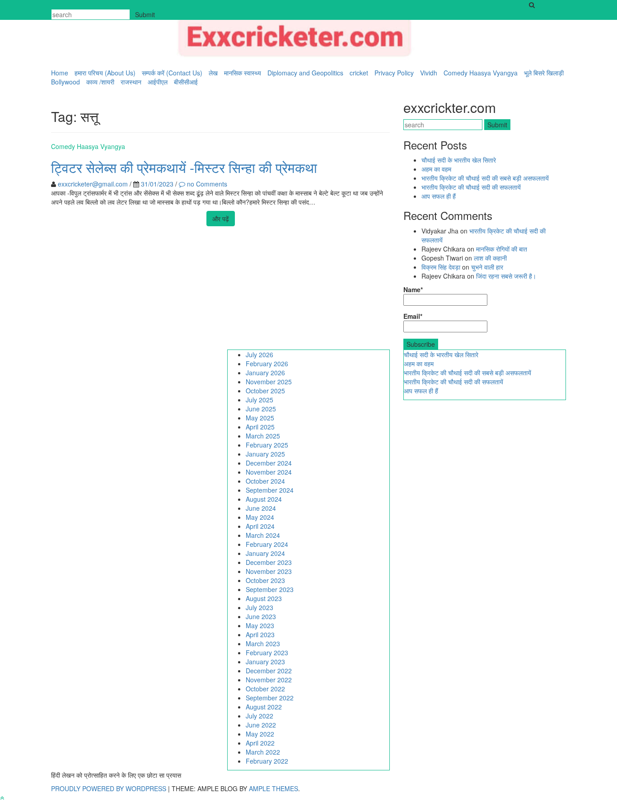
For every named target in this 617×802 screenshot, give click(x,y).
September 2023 (270, 589)
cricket (359, 72)
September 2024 (270, 489)
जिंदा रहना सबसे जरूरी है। (506, 275)
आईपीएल (158, 81)
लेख (213, 72)
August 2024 (264, 499)
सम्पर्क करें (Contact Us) (172, 72)
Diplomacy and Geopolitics (305, 72)
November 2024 (269, 471)
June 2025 (261, 408)
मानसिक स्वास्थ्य (242, 72)
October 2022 (265, 688)
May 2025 (260, 417)
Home (59, 72)
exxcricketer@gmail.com (93, 183)
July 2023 (259, 607)
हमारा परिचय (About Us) (105, 72)
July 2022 (259, 715)
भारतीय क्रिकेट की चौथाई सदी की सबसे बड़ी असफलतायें (486, 177)
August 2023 (264, 598)
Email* (412, 316)
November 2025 (269, 381)
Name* (413, 289)
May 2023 (260, 625)
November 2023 (269, 571)
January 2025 (265, 453)
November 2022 (269, 679)
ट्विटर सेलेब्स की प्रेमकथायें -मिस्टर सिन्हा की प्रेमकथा (184, 167)
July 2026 (259, 354)
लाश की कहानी (490, 257)
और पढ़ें (220, 218)
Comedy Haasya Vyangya (481, 72)
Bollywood (65, 81)
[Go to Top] (2, 797)
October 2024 (265, 480)
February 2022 (267, 760)
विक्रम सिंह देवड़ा (440, 266)
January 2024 (265, 553)
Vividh (428, 72)
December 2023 (269, 562)
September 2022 (270, 697)
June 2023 (261, 616)
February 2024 (267, 544)
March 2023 (263, 643)
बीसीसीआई (186, 81)
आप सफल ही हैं (438, 195)
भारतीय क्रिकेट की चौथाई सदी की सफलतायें (471, 186)
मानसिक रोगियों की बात (501, 248)
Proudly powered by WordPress (109, 788)
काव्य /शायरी (100, 81)
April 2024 (260, 526)
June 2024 (261, 508)
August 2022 (264, 706)
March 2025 (263, 435)
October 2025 (265, 390)
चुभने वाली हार (487, 266)
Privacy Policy (394, 72)
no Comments (206, 183)
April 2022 (260, 742)
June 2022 (261, 724)
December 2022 (269, 670)
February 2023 (267, 652)
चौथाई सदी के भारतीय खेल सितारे (458, 159)
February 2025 (267, 444)
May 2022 (260, 733)
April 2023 (260, 634)
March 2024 (263, 535)
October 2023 (265, 580)
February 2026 (267, 363)
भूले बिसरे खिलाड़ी (544, 72)
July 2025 (259, 399)
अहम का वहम (436, 168)
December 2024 (269, 462)
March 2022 (263, 751)
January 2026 (265, 372)
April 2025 (260, 426)
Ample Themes (273, 788)
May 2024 (260, 517)
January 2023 (265, 661)
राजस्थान (131, 81)
